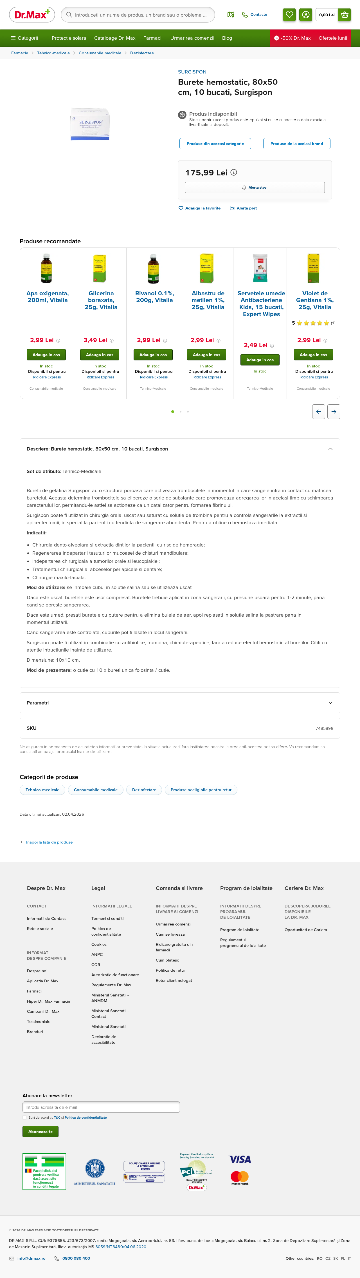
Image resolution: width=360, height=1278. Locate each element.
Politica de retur (170, 970)
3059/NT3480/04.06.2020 (121, 1246)
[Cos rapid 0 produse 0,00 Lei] (344, 14)
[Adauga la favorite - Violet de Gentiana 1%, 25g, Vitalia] (334, 254)
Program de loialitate (239, 929)
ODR (95, 964)
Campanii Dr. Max (43, 1011)
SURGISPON (192, 72)
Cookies (99, 944)
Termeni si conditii (107, 918)
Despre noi (37, 970)
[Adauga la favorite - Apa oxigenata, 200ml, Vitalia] (67, 254)
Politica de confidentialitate (86, 1117)
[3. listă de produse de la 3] (188, 411)
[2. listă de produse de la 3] (180, 411)
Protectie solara (69, 38)
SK (335, 1258)
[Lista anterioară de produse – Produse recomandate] (318, 411)
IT (349, 1258)
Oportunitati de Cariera (306, 929)
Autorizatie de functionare (115, 974)
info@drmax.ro (31, 1258)
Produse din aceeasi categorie (215, 143)
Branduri (35, 1031)
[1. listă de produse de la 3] (172, 411)
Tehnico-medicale (42, 789)
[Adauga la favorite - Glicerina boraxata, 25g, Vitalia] (120, 254)
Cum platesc (167, 960)
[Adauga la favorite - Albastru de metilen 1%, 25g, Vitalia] (227, 254)
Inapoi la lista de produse (49, 842)
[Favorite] (289, 14)
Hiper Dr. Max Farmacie (48, 1001)
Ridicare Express (47, 377)
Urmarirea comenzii (192, 38)
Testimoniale (38, 1021)
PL (343, 1258)
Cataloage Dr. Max (115, 38)
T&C (57, 1117)
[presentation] (46, 268)
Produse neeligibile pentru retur (201, 789)
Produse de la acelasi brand (297, 143)
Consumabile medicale (96, 789)
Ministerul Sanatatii (108, 1026)
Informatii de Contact (46, 918)
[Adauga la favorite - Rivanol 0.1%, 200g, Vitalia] (173, 254)
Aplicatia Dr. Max (42, 980)
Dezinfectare (144, 789)
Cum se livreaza (170, 934)
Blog (227, 38)
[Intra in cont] (305, 14)
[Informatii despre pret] (234, 172)
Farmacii (153, 38)
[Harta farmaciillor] (231, 14)
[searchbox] (138, 15)
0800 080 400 (76, 1258)
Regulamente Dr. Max (111, 984)
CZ (327, 1258)
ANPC (97, 954)
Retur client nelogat (174, 980)
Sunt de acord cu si (68, 1117)
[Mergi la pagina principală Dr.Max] (32, 15)
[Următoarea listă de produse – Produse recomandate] (333, 411)
